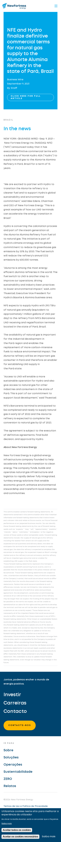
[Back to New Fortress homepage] (14, 6)
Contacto (15, 711)
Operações (13, 764)
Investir (12, 695)
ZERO (8, 778)
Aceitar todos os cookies (17, 830)
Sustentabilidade (18, 771)
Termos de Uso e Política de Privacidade (26, 806)
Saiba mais (6, 823)
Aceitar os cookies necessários (20, 836)
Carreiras (15, 703)
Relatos (10, 786)
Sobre (8, 750)
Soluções (11, 757)
